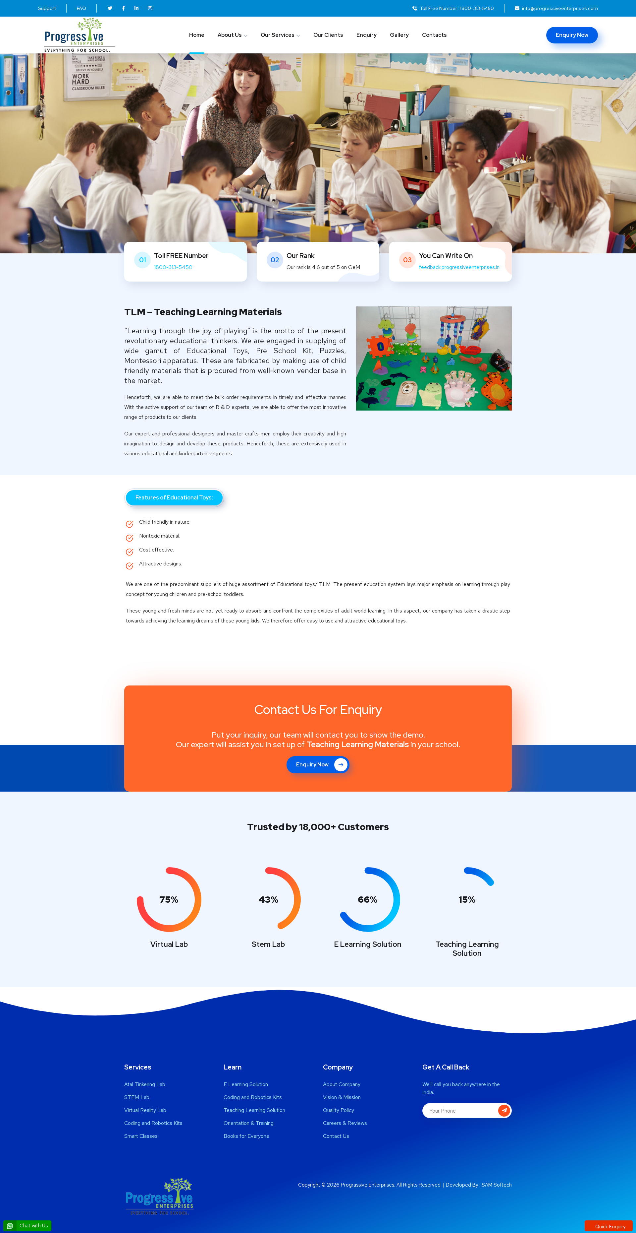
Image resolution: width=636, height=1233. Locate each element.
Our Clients (328, 35)
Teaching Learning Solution (254, 1110)
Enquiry (366, 35)
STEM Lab (136, 1097)
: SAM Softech (495, 1185)
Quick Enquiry (609, 1226)
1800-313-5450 (477, 8)
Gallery (399, 35)
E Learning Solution (246, 1084)
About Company (341, 1084)
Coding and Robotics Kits (153, 1123)
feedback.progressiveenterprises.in (459, 267)
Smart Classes (141, 1136)
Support (47, 8)
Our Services (277, 35)
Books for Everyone (246, 1136)
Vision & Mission (342, 1097)
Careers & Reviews (345, 1123)
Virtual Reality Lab (145, 1110)
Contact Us (336, 1136)
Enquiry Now (572, 35)
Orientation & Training (249, 1123)
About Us (230, 35)
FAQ (81, 8)
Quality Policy (338, 1110)
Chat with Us (33, 1225)
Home (196, 35)
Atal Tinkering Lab (144, 1084)
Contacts (434, 35)
